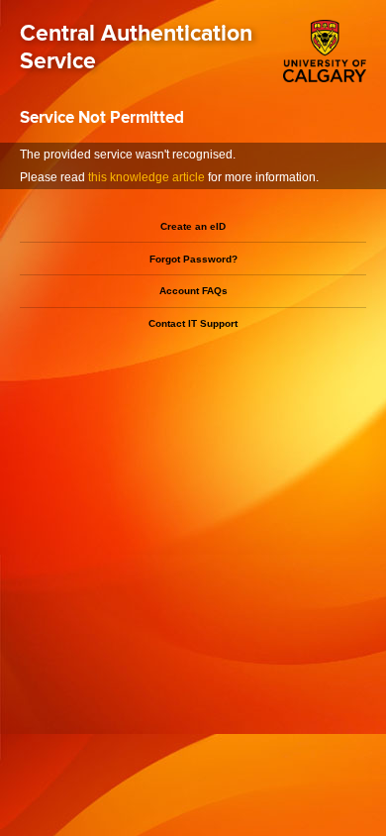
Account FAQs (193, 290)
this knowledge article (146, 177)
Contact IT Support (193, 323)
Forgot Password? (193, 259)
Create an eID (193, 226)
